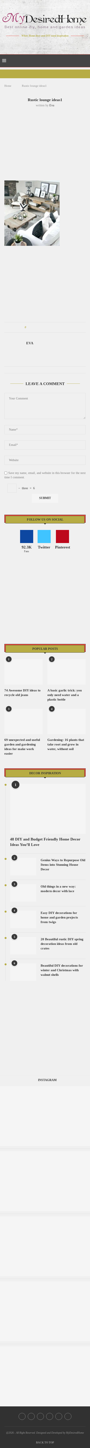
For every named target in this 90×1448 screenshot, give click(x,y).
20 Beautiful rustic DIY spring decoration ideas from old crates (62, 943)
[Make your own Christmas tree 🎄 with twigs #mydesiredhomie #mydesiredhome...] (45, 1283)
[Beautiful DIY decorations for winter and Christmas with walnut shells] (23, 972)
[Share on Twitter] (37, 327)
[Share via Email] (62, 327)
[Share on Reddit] (50, 327)
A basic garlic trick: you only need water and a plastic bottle (64, 695)
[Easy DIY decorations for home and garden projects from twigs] (23, 919)
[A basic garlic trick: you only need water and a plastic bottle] (66, 672)
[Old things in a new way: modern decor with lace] (23, 893)
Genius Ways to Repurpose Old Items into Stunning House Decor (63, 864)
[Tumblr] (54, 44)
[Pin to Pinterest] (42, 327)
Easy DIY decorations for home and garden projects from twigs (59, 917)
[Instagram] (42, 44)
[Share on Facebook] (33, 327)
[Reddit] (60, 44)
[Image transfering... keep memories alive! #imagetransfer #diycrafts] (45, 1153)
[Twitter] (36, 44)
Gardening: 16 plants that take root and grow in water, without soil (65, 744)
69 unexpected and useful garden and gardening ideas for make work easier (22, 746)
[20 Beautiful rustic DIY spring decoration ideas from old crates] (23, 945)
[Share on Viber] (58, 327)
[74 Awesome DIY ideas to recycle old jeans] (23, 672)
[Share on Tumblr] (46, 327)
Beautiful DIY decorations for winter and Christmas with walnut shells (62, 970)
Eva (51, 105)
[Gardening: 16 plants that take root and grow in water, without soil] (66, 721)
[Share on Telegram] (54, 327)
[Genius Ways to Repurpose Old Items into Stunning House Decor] (23, 866)
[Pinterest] (48, 44)
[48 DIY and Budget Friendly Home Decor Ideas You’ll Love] (48, 809)
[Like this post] (28, 327)
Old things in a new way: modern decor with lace (58, 889)
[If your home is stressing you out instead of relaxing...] (45, 1348)
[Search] (85, 60)
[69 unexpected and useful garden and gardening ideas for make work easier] (23, 721)
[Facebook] (30, 44)
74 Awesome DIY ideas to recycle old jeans (22, 693)
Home (7, 85)
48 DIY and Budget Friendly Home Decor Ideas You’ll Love (45, 842)
